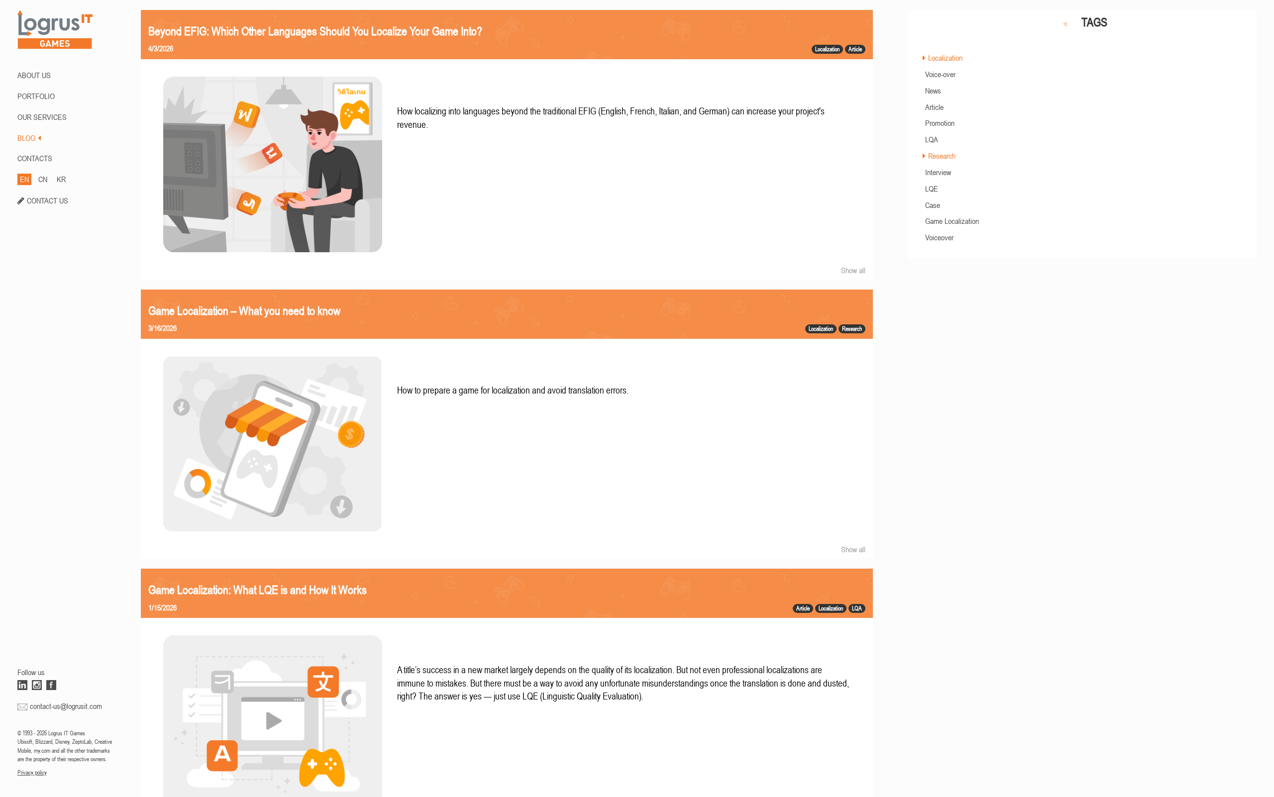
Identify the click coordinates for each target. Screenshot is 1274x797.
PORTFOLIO (36, 96)
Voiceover (939, 237)
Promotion (940, 122)
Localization (945, 57)
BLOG (26, 137)
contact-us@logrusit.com (66, 705)
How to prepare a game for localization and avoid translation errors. (513, 390)
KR (61, 179)
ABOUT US (34, 75)
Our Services (42, 116)
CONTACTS (34, 158)
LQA (931, 139)
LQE (931, 188)
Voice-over (940, 74)
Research (942, 155)
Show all (853, 270)
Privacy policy (32, 772)
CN (42, 179)
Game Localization (952, 220)
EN (24, 179)
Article (934, 106)
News (933, 90)
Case (932, 204)
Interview (938, 172)
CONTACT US (47, 200)
